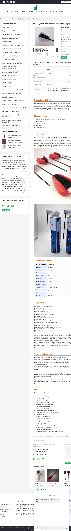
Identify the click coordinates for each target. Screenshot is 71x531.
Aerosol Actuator (7, 79)
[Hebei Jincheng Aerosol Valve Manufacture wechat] (13, 205)
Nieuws (2, 514)
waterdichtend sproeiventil (10, 93)
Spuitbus (14, 19)
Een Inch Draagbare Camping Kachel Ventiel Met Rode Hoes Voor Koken (26, 514)
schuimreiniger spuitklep (9, 72)
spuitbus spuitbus (41, 436)
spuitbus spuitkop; (62, 436)
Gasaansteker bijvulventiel (10, 34)
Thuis (1, 19)
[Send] (66, 528)
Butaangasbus (6, 42)
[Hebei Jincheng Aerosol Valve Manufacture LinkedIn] (7, 2)
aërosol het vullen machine (10, 125)
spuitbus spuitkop (52, 436)
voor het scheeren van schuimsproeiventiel (9, 67)
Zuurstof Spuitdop (7, 104)
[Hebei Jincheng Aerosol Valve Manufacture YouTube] (10, 2)
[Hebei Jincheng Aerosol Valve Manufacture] (35, 7)
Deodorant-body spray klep (10, 63)
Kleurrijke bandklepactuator (10, 111)
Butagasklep (6, 27)
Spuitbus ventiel (7, 97)
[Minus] (67, 490)
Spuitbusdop (6, 83)
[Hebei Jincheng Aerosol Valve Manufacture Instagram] (14, 2)
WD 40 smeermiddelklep (9, 56)
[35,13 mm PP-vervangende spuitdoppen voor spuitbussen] (4, 141)
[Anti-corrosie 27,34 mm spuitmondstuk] (4, 146)
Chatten (64, 57)
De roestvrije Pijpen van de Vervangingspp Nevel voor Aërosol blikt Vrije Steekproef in (39, 484)
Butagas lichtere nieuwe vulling (11, 101)
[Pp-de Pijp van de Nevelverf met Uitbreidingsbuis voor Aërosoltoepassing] (45, 37)
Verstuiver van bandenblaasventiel (12, 108)
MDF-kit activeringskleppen (10, 45)
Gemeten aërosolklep (8, 59)
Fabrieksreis (43, 11)
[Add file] (37, 528)
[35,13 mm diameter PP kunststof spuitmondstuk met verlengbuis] (53, 475)
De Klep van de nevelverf (9, 49)
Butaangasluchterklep (8, 38)
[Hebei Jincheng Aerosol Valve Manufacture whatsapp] (9, 205)
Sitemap (2, 516)
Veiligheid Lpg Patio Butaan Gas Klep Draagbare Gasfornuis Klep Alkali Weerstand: (26, 509)
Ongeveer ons (32, 11)
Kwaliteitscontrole (57, 11)
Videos (23, 11)
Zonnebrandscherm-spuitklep (11, 90)
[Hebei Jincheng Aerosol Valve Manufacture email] (4, 205)
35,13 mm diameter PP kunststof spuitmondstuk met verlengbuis (52, 484)
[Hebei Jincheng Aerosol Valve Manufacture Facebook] (4, 2)
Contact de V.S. (4, 511)
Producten (14, 11)
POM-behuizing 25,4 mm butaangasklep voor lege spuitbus (27, 505)
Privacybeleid (5, 528)
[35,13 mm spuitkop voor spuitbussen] (4, 136)
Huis (6, 11)
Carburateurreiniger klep (9, 52)
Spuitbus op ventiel (8, 75)
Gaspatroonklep (7, 31)
